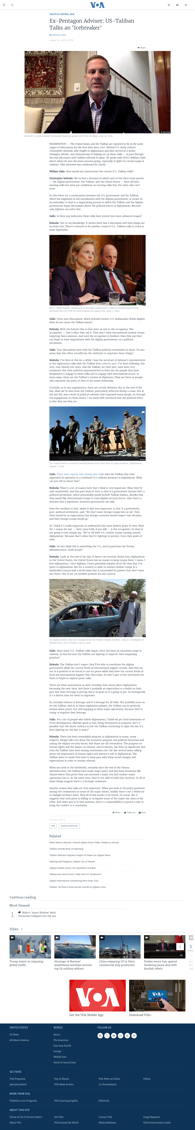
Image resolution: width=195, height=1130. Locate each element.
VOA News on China (109, 1078)
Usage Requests (151, 1117)
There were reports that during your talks (80, 474)
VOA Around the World (66, 1122)
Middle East (60, 1057)
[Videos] (177, 5)
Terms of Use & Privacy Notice (26, 1117)
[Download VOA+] (157, 995)
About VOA (15, 1122)
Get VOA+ (59, 1117)
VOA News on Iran (64, 1084)
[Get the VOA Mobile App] (97, 995)
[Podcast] (134, 1035)
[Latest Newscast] (186, 5)
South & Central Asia (61, 14)
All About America (19, 1040)
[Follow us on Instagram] (120, 1035)
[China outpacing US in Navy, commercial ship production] (120, 946)
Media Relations (107, 1122)
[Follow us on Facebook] (100, 1035)
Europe (57, 1051)
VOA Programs (17, 1078)
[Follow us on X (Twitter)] (107, 1035)
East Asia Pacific (62, 1045)
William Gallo (59, 35)
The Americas (61, 1040)
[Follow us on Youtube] (113, 1035)
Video (14, 929)
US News (14, 1034)
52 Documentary (107, 1084)
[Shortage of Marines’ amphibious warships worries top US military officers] (75, 946)
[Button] (141, 47)
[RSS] (127, 1035)
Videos (146, 1078)
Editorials (104, 1100)
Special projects (18, 1084)
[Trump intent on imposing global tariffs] (30, 946)
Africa (57, 1034)
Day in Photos (61, 1078)
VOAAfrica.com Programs (23, 1100)
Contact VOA (105, 1117)
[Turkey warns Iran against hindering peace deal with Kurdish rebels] (164, 946)
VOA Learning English (66, 1100)
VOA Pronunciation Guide (157, 1122)
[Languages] (168, 5)
